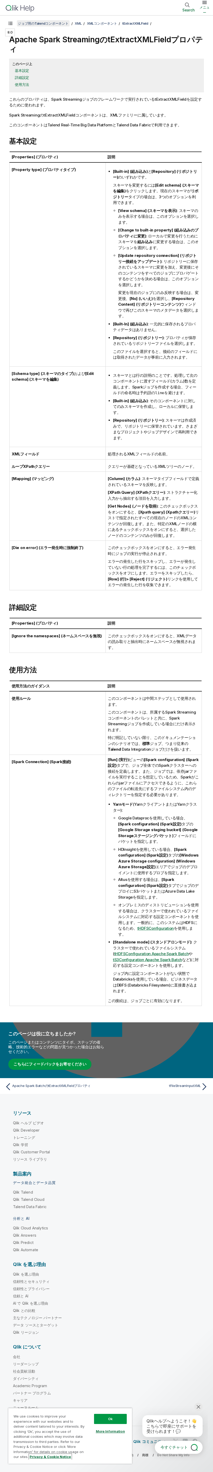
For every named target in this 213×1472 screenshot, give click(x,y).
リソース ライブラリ (30, 1159)
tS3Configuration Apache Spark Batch (147, 959)
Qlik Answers (24, 1235)
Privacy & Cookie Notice (50, 1457)
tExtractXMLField (135, 23)
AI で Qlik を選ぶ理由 (30, 1303)
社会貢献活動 (24, 1371)
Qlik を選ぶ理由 (26, 1274)
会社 (16, 1356)
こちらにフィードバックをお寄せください (50, 1064)
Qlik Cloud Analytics (30, 1228)
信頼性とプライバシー (31, 1288)
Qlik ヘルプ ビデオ (28, 1123)
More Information (110, 1431)
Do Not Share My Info (173, 1455)
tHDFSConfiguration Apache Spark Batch (151, 953)
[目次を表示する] (10, 23)
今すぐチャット (174, 1447)
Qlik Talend (23, 1192)
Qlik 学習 (20, 1144)
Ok (110, 1419)
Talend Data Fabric (29, 1206)
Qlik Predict (23, 1242)
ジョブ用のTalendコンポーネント (43, 23)
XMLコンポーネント (102, 23)
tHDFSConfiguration (155, 928)
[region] (70, 1436)
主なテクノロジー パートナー (37, 1318)
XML (78, 23)
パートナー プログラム (32, 1393)
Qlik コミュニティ (149, 1441)
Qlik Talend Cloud (28, 1199)
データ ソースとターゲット (35, 1325)
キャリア (20, 1400)
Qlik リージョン (26, 1332)
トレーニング (24, 1137)
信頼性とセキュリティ (31, 1281)
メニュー (204, 10)
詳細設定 (22, 77)
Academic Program (30, 1386)
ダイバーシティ (26, 1378)
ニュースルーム (26, 1407)
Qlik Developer (26, 1130)
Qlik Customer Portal (31, 1152)
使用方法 (22, 84)
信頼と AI (20, 1296)
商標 (145, 1455)
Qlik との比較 (24, 1310)
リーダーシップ (26, 1364)
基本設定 (22, 70)
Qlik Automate (25, 1250)
